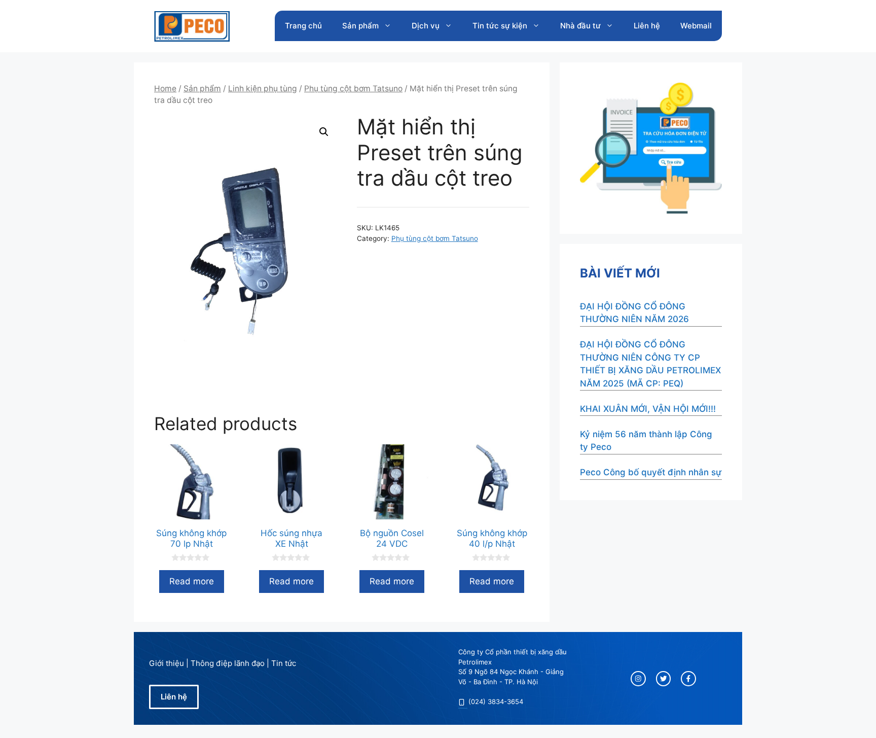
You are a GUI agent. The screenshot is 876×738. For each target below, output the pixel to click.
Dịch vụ (426, 25)
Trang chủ (303, 25)
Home (165, 88)
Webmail (696, 25)
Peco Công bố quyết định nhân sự (650, 472)
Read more (191, 581)
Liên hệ (647, 25)
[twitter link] (663, 678)
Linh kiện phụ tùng (262, 88)
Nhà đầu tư (580, 25)
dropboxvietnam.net (462, 707)
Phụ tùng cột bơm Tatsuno (353, 88)
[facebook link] (688, 678)
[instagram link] (638, 678)
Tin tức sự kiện (499, 25)
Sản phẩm (360, 25)
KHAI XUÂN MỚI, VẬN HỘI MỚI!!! (648, 409)
